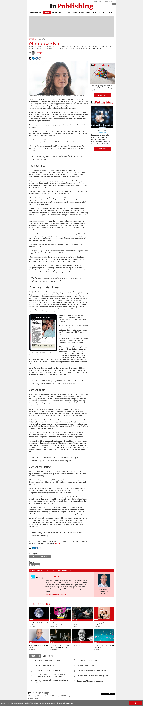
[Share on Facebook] (36, 58)
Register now (102, 95)
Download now (102, 149)
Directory (67, 12)
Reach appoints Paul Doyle (44, 665)
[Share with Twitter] (30, 58)
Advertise (113, 1)
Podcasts (81, 12)
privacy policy (67, 703)
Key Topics (75, 12)
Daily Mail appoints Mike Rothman (89, 665)
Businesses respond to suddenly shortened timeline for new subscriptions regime (50, 676)
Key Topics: (33, 553)
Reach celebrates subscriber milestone (48, 670)
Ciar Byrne (40, 53)
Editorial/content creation (40, 556)
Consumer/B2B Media (57, 12)
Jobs (100, 12)
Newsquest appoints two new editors (48, 660)
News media (34, 565)
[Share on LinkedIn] (33, 58)
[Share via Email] (39, 58)
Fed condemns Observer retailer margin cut (92, 676)
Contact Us (107, 1)
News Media (47, 12)
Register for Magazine (35, 12)
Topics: (31, 562)
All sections (108, 12)
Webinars (88, 12)
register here (59, 543)
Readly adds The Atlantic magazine (90, 681)
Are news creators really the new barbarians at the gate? (51, 681)
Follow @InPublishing (109, 693)
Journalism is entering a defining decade (91, 670)
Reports (95, 12)
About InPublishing (98, 1)
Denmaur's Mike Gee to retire (87, 660)
